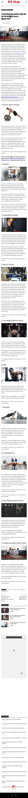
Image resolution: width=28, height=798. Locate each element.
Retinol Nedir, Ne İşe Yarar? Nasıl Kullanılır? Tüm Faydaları (14, 737)
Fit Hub (2, 5)
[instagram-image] (6, 643)
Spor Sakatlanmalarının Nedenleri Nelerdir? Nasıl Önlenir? (14, 747)
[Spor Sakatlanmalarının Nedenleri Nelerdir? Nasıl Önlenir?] (5, 617)
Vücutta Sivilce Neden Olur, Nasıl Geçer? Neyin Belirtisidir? (14, 723)
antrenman (9, 589)
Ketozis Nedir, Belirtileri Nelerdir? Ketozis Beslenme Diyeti (14, 771)
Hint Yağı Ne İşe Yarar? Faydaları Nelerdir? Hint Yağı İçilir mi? (14, 733)
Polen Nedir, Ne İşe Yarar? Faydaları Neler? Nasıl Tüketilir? (14, 761)
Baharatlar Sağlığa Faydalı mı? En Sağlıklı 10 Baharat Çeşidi (13, 782)
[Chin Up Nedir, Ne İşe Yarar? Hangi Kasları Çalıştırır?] (5, 624)
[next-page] (4, 629)
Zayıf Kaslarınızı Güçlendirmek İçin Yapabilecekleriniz (23, 598)
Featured (14, 589)
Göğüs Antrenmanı (10, 9)
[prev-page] (2, 629)
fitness (18, 589)
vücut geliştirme (5, 591)
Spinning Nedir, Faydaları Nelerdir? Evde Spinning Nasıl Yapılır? (13, 776)
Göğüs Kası (23, 589)
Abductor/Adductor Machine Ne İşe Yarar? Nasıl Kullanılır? (12, 742)
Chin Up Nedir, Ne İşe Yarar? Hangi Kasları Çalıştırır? (13, 757)
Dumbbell (3, 489)
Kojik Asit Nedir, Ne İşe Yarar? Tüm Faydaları (11, 719)
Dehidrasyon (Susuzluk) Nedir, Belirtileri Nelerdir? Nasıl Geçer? (13, 752)
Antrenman (7, 5)
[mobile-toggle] (2, 2)
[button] (26, 2)
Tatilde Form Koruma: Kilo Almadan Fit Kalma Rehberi (13, 728)
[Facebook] (12, 795)
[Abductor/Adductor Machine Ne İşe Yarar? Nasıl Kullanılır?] (5, 610)
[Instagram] (15, 795)
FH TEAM (11, 611)
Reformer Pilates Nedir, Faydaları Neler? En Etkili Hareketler (12, 766)
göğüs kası (18, 53)
